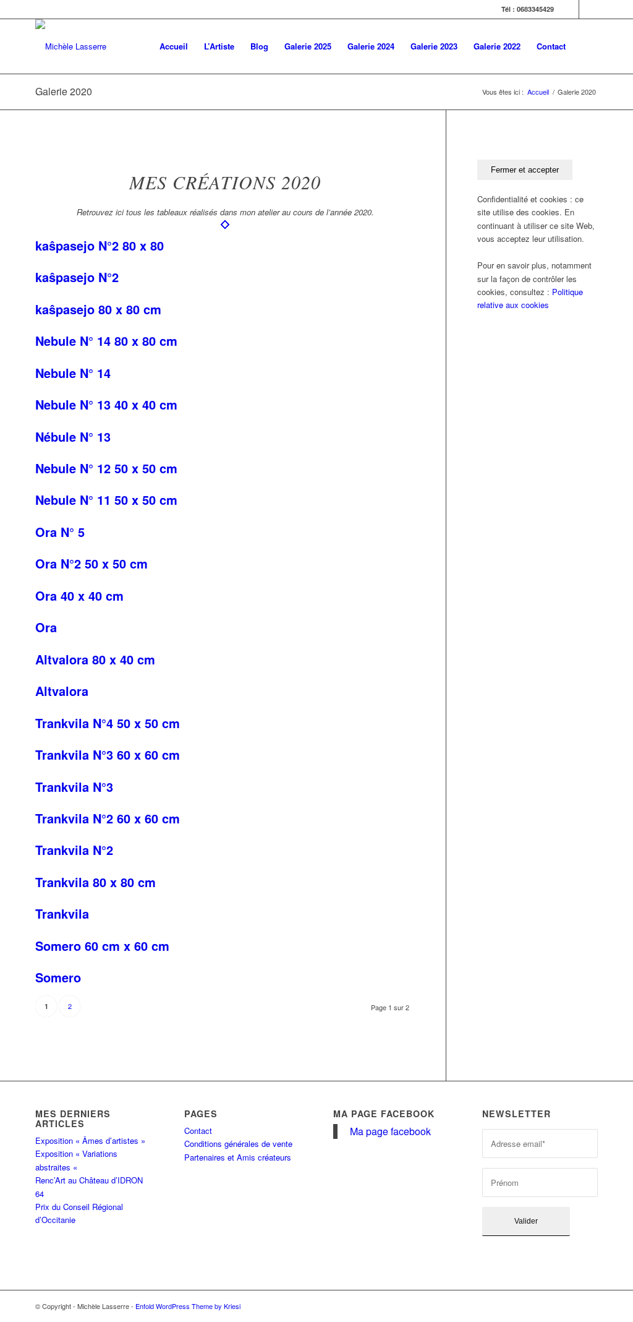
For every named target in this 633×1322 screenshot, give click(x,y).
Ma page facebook (384, 1113)
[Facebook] (570, 9)
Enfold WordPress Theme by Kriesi (187, 1306)
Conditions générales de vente (238, 1143)
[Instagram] (588, 9)
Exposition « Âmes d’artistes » (90, 1140)
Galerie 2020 (63, 91)
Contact (198, 1130)
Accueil (538, 92)
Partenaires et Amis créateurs (237, 1157)
